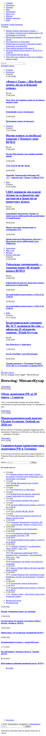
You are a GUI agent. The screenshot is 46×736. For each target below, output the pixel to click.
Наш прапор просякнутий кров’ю (20, 48)
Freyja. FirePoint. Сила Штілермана (22, 354)
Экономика (10, 12)
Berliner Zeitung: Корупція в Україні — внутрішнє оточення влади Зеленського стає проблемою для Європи (24, 33)
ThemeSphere (34, 724)
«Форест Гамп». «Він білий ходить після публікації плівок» (24, 85)
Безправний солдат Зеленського (20, 112)
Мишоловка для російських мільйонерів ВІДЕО (22, 633)
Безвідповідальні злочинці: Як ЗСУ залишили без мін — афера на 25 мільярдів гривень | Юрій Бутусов (25, 327)
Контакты (10, 720)
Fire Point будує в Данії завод (18, 42)
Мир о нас (10, 14)
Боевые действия (13, 18)
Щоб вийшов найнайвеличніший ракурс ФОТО (22, 663)
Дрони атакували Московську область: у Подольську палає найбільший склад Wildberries (24, 241)
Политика (10, 5)
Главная (9, 3)
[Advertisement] (23, 694)
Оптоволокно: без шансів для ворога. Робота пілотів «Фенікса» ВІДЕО (21, 622)
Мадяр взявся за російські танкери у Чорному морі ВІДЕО (23, 139)
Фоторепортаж (12, 603)
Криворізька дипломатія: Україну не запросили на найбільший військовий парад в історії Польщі (25, 216)
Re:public (9, 668)
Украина (9, 7)
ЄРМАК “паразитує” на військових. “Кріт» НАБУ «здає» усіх (23, 547)
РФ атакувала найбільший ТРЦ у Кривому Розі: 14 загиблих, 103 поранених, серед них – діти (24, 555)
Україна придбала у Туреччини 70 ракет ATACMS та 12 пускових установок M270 (24, 364)
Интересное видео (13, 600)
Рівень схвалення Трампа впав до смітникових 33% (21, 228)
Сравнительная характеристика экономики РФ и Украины (22, 447)
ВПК (8, 20)
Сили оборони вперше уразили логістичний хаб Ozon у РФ (21, 534)
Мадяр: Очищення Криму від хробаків (18, 611)
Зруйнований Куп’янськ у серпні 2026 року (20, 642)
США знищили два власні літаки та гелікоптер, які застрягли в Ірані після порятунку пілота (23, 196)
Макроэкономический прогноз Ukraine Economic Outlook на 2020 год (21, 421)
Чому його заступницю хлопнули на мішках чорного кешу (23, 517)
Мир (8, 9)
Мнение (9, 16)
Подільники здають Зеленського (20, 121)
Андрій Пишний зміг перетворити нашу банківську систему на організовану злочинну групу (25, 577)
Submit (27, 726)
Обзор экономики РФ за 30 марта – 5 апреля (19, 395)
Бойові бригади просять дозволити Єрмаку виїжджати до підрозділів (24, 45)
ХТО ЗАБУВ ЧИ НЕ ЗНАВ (17, 55)
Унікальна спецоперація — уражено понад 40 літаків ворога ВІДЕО (24, 267)
